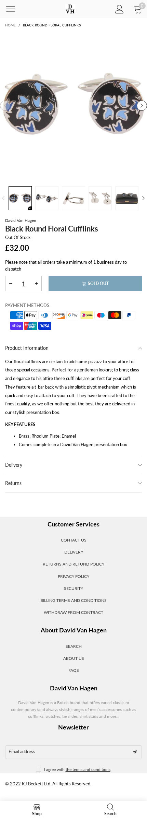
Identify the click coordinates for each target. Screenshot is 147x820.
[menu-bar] (15, 8)
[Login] (119, 9)
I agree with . (77, 769)
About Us (73, 658)
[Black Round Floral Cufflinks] (73, 105)
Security (73, 588)
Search (74, 646)
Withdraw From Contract (73, 612)
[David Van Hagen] (70, 9)
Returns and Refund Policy (73, 564)
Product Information (27, 348)
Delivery (13, 465)
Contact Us (73, 540)
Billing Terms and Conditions (73, 600)
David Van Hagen (20, 220)
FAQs (73, 670)
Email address (22, 751)
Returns (13, 483)
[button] (5, 105)
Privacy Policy (73, 576)
